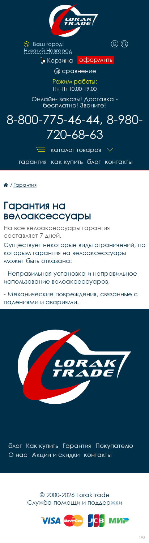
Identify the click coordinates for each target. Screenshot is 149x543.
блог (94, 161)
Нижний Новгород (48, 51)
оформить (95, 59)
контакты (118, 161)
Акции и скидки (56, 454)
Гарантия (33, 161)
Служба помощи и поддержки (74, 502)
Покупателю (114, 445)
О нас (17, 454)
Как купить (67, 161)
